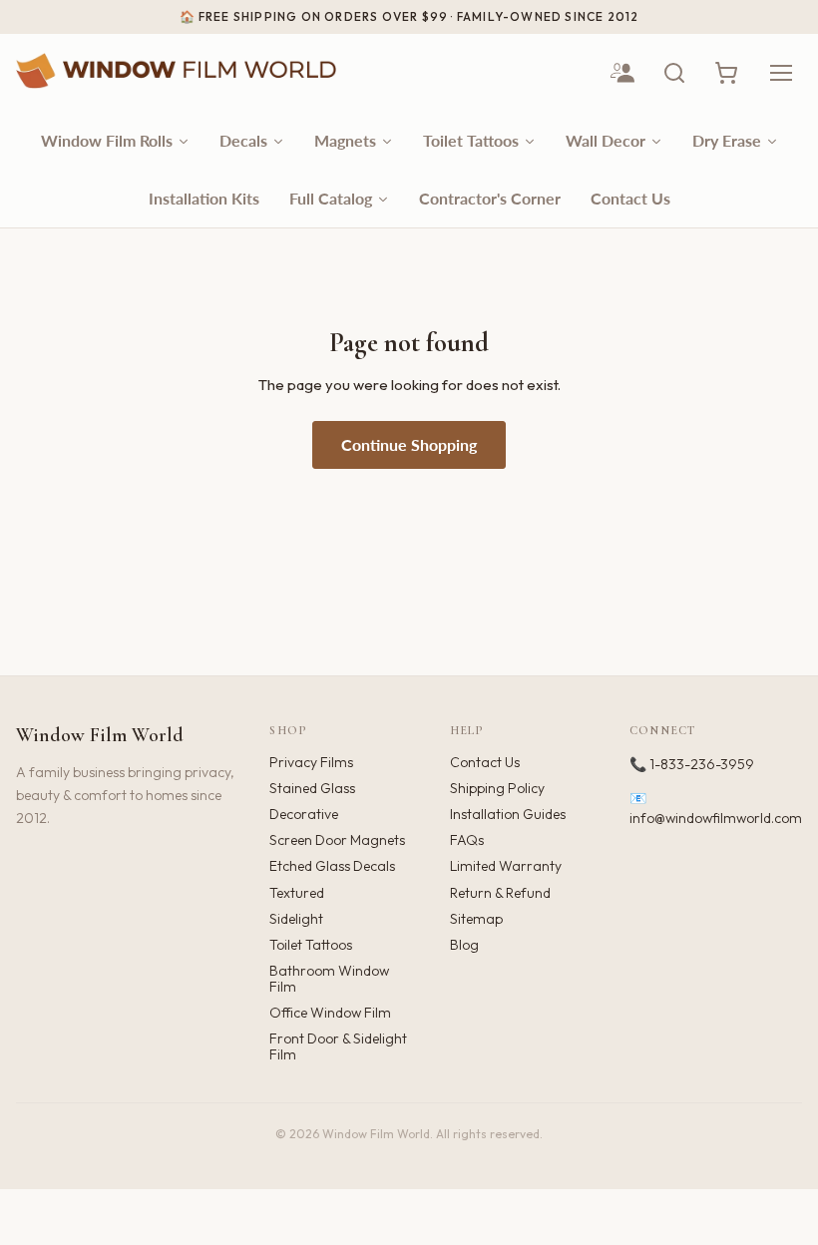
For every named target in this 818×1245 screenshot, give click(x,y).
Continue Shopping (409, 444)
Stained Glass (312, 788)
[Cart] (726, 73)
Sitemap (476, 919)
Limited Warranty (506, 866)
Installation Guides (508, 814)
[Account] (622, 73)
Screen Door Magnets (337, 840)
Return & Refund (500, 893)
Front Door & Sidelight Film (338, 1046)
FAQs (467, 840)
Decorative (303, 814)
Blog (464, 945)
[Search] (674, 73)
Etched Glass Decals (332, 866)
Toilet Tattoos (310, 945)
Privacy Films (311, 762)
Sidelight (296, 919)
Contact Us (485, 762)
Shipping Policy (497, 788)
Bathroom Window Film (329, 979)
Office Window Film (330, 1013)
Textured (296, 893)
